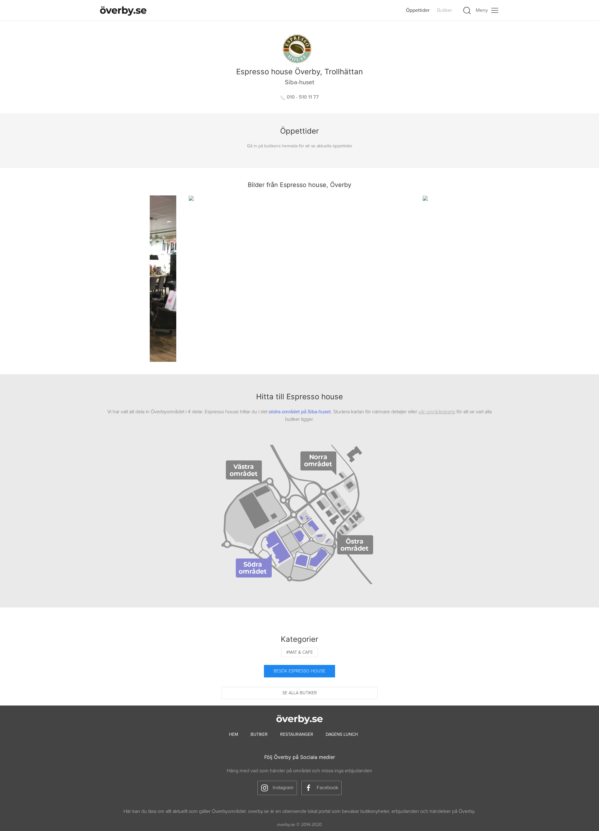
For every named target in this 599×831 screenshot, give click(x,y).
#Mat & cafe (299, 652)
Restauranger (296, 734)
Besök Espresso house (299, 671)
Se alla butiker (299, 693)
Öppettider (418, 10)
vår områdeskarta (436, 412)
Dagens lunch (342, 734)
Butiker (444, 10)
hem (233, 734)
